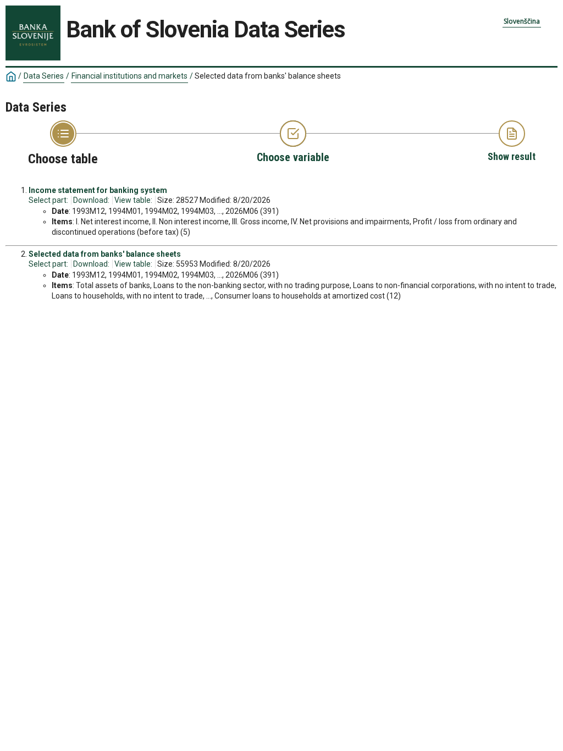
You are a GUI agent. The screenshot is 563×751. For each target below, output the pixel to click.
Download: (91, 200)
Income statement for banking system (98, 190)
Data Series (44, 75)
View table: (133, 200)
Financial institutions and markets (129, 75)
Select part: (48, 200)
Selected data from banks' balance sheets (105, 254)
